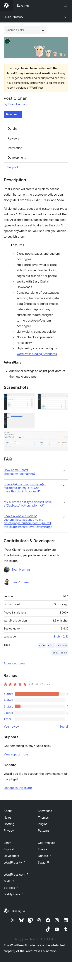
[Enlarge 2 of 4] (63, 398)
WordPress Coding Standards (37, 354)
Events (42, 849)
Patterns (43, 830)
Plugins (42, 824)
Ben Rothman (20, 582)
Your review (12, 726)
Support (12, 167)
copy (51, 645)
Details (12, 128)
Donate (45, 856)
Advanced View (14, 663)
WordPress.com (16, 874)
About (8, 811)
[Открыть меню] (66, 5)
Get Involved (47, 843)
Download (12, 114)
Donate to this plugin (18, 788)
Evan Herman (17, 104)
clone (42, 645)
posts (64, 652)
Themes (43, 817)
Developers (11, 856)
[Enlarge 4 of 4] (63, 436)
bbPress (11, 888)
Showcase (45, 811)
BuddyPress (14, 894)
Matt (9, 881)
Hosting (9, 824)
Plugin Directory (13, 16)
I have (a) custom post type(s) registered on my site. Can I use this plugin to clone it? (25, 488)
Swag (43, 862)
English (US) (61, 636)
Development (17, 157)
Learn (7, 843)
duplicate (62, 645)
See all (63, 726)
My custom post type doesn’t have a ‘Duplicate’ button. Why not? (28, 503)
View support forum (17, 754)
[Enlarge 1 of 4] (29, 398)
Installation (15, 148)
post (55, 652)
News (7, 817)
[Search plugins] (43, 30)
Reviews (13, 138)
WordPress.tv (15, 862)
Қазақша (18, 911)
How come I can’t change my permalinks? (19, 471)
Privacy (9, 830)
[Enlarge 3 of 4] (29, 418)
